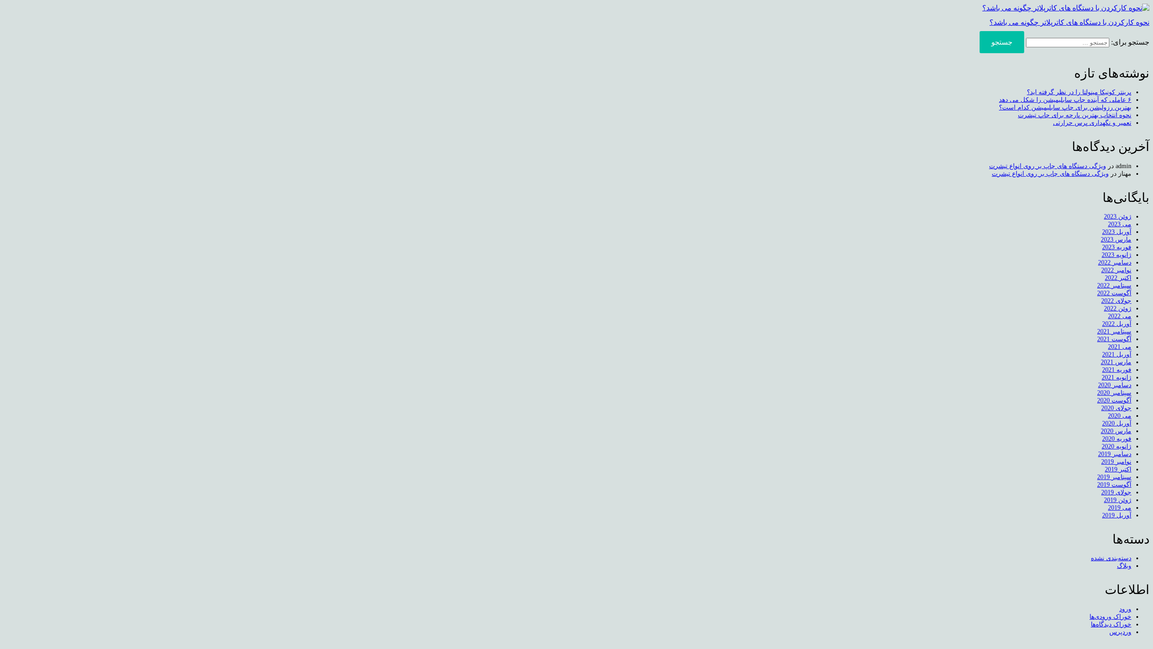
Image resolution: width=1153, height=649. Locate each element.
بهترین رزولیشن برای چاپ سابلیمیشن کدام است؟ (1065, 107)
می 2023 (1119, 224)
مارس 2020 (1116, 431)
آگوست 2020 (1114, 400)
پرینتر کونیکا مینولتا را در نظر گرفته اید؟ (1079, 92)
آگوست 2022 (1114, 293)
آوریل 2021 (1116, 354)
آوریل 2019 (1116, 515)
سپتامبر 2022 (1114, 285)
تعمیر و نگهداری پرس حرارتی (1092, 122)
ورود (1125, 609)
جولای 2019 (1116, 492)
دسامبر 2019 (1114, 454)
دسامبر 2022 (1114, 262)
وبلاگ (1124, 565)
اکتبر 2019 (1118, 469)
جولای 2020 (1116, 408)
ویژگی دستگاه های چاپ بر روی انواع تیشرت (1047, 166)
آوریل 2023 (1116, 232)
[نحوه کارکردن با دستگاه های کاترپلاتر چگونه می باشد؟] (1065, 8)
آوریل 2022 (1116, 323)
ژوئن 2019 (1117, 500)
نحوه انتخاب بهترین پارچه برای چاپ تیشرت (1074, 115)
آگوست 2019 (1114, 484)
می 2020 (1119, 415)
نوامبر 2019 (1116, 461)
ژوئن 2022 (1117, 308)
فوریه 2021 (1116, 369)
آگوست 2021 (1114, 339)
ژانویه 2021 (1116, 377)
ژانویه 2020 (1116, 446)
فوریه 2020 (1116, 438)
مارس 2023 (1116, 239)
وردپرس (1120, 632)
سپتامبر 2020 (1114, 392)
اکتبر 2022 (1118, 277)
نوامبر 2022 (1116, 270)
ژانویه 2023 (1116, 254)
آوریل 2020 (1116, 423)
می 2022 (1119, 316)
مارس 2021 (1116, 362)
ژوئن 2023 (1117, 216)
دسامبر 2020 (1114, 385)
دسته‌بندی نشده (1111, 558)
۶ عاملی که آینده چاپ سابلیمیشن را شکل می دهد (1065, 99)
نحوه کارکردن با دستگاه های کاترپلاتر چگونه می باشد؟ (1069, 22)
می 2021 (1119, 346)
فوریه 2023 (1116, 247)
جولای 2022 (1116, 300)
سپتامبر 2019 (1114, 477)
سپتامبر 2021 (1114, 331)
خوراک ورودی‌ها (1110, 616)
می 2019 (1119, 507)
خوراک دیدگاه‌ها (1111, 624)
